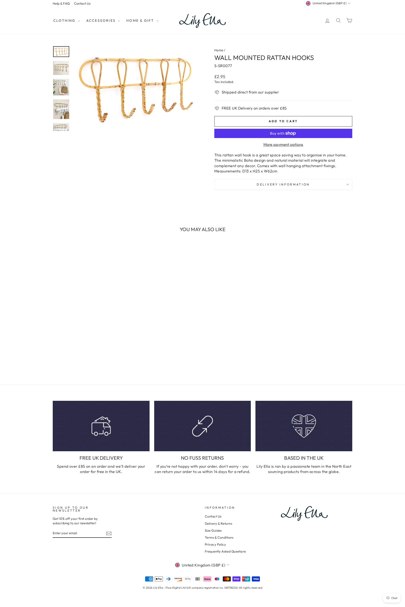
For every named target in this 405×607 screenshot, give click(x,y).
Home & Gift (140, 20)
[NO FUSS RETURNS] (202, 426)
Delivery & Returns (218, 524)
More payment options (283, 144)
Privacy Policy (215, 544)
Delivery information (283, 184)
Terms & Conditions (219, 537)
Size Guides (213, 530)
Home (218, 50)
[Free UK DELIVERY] (101, 426)
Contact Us (82, 3)
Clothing (65, 20)
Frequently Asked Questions (225, 551)
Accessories (101, 20)
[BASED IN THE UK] (303, 426)
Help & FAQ (61, 3)
